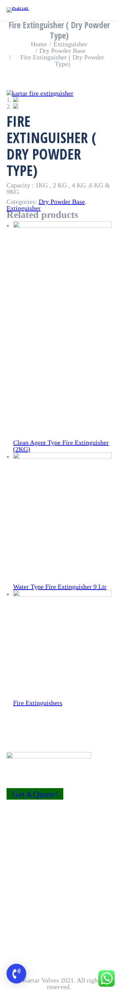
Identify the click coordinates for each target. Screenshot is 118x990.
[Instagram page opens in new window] (41, 834)
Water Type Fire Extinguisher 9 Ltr (60, 586)
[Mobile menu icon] (107, 9)
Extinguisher (24, 208)
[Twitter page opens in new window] (21, 834)
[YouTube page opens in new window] (31, 834)
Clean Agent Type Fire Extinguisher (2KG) (61, 446)
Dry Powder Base (62, 201)
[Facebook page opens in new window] (11, 834)
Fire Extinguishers (37, 702)
